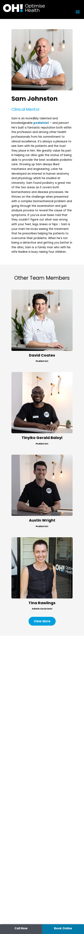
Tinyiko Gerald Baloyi (42, 437)
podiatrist (41, 123)
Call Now (21, 928)
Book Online (63, 928)
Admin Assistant (42, 608)
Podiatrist (42, 361)
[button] (77, 11)
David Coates (42, 355)
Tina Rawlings (42, 602)
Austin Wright (42, 520)
